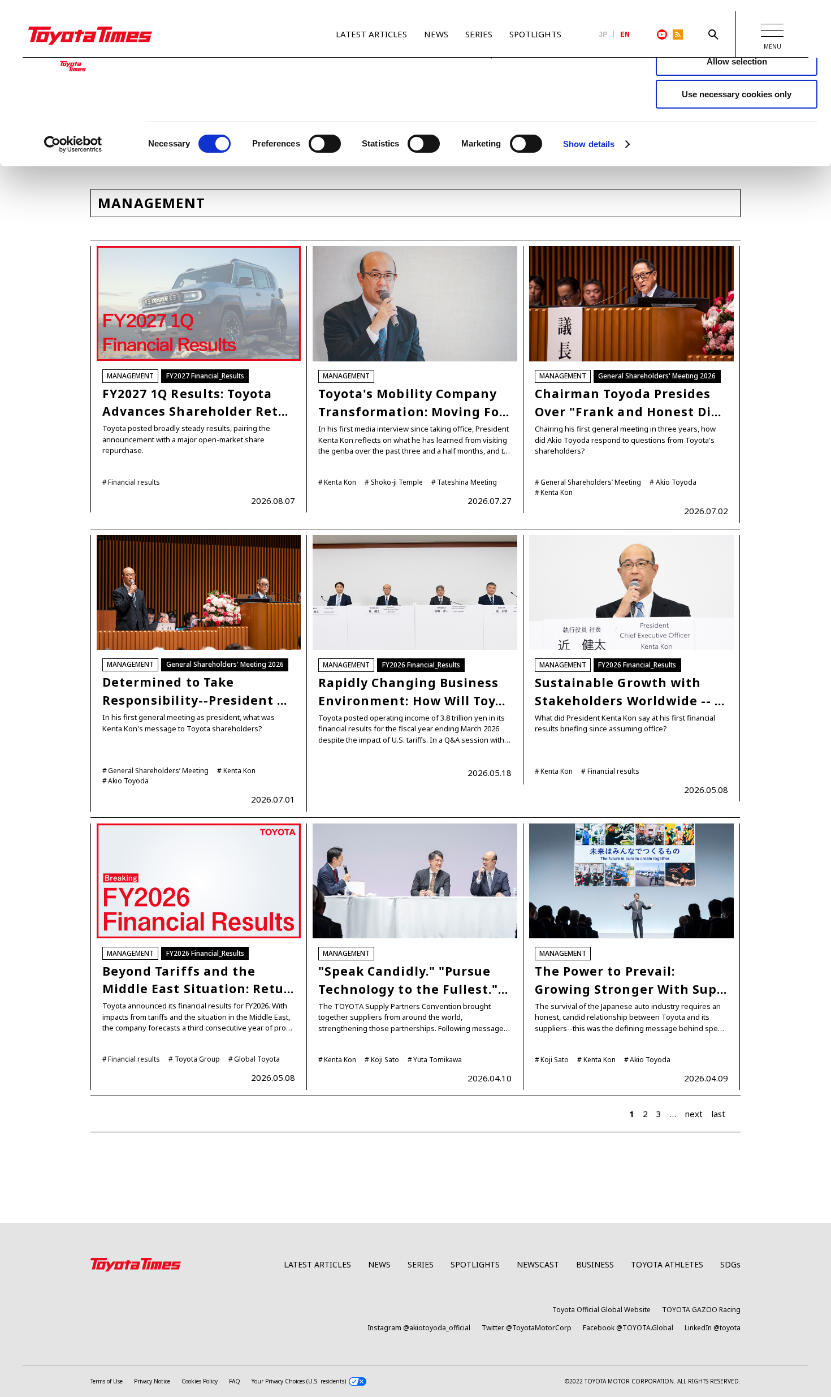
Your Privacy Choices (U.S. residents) (299, 1381)
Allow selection (737, 61)
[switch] (325, 144)
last (718, 1113)
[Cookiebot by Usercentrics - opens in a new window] (73, 144)
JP (603, 34)
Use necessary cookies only (736, 94)
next (694, 1113)
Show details (588, 144)
